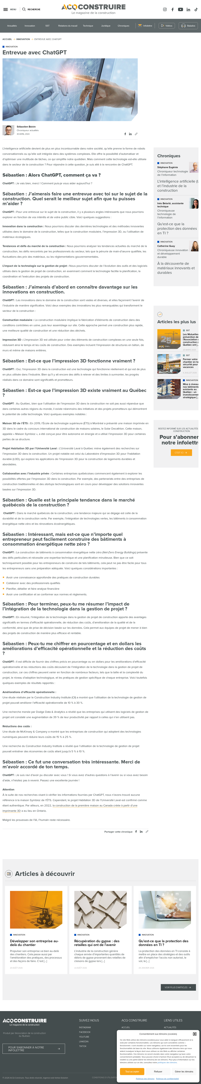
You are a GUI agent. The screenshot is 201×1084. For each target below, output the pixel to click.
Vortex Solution (61, 1078)
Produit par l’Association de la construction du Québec (24, 1034)
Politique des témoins (145, 1079)
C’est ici (179, 452)
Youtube (84, 1037)
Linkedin (83, 1041)
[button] (194, 1034)
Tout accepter (132, 1071)
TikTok (82, 1046)
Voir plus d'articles (176, 987)
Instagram (85, 1027)
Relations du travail (67, 25)
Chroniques (123, 25)
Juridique (105, 25)
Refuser (158, 1071)
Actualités (12, 25)
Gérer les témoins (184, 1071)
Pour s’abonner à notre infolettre (26, 1049)
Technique (88, 25)
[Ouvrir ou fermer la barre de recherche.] (24, 9)
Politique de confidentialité (167, 1079)
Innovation (30, 25)
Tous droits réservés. (34, 1078)
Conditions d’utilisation (105, 1077)
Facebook (84, 1032)
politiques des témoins (167, 1062)
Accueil (126, 1027)
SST (47, 25)
